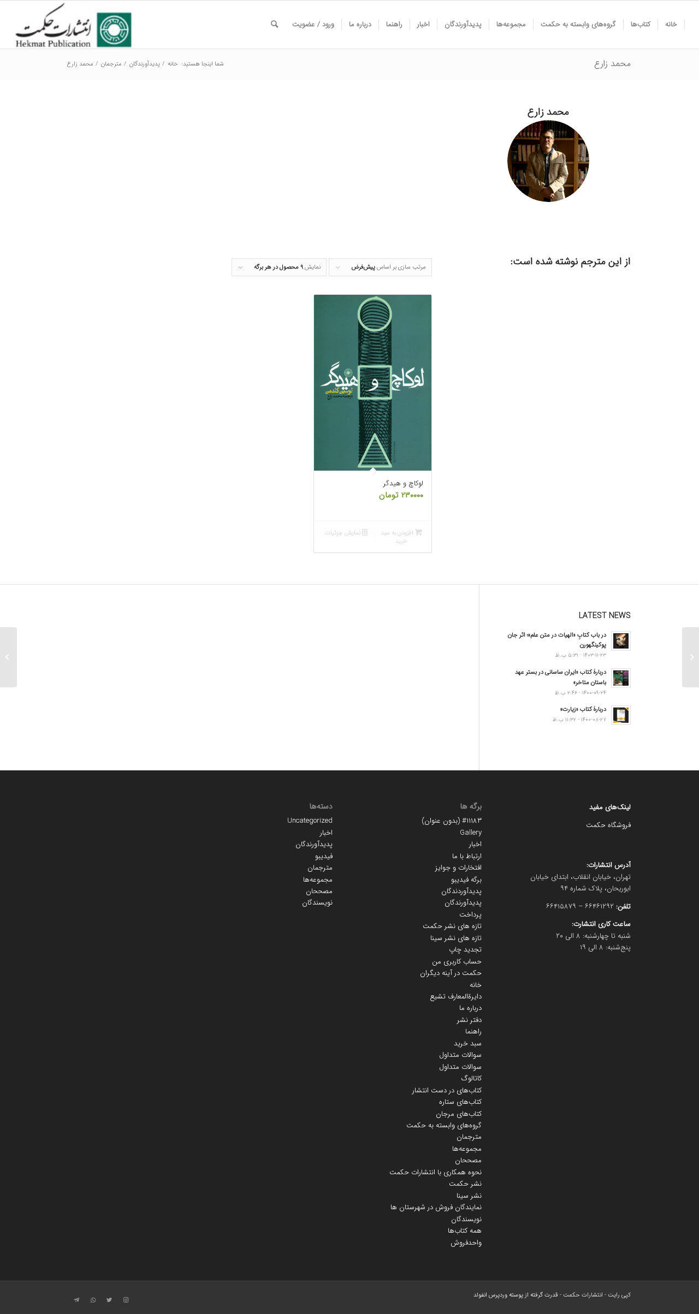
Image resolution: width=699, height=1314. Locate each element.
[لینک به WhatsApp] (93, 1300)
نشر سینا (469, 1196)
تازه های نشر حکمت (452, 926)
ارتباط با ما (467, 856)
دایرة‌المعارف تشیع (456, 996)
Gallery (471, 833)
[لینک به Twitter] (109, 1300)
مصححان (468, 1160)
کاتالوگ (471, 1078)
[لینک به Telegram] (76, 1300)
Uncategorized (310, 821)
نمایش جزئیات (343, 533)
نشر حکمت (465, 1184)
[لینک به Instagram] (125, 1300)
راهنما (473, 1031)
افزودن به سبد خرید (398, 537)
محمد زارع (612, 63)
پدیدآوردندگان (461, 891)
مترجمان (469, 1137)
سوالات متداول (460, 1055)
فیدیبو (324, 856)
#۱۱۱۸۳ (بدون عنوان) (452, 821)
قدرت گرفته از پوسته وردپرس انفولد (515, 1295)
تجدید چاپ (465, 949)
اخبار (475, 844)
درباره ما (470, 1008)
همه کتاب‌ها (465, 1230)
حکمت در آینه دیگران (451, 973)
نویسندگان (466, 1219)
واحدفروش (466, 1242)
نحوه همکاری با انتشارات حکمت (435, 1172)
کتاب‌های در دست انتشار (447, 1090)
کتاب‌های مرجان (459, 1114)
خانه (476, 985)
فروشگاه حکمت (608, 825)
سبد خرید (468, 1043)
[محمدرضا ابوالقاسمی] (690, 657)
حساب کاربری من (457, 961)
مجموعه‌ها (467, 1149)
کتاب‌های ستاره (460, 1102)
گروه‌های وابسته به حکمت (444, 1125)
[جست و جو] (274, 25)
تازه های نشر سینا (456, 938)
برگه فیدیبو (466, 879)
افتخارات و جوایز (458, 867)
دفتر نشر (469, 1020)
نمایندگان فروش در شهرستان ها (436, 1207)
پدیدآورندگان (463, 902)
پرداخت (470, 914)
